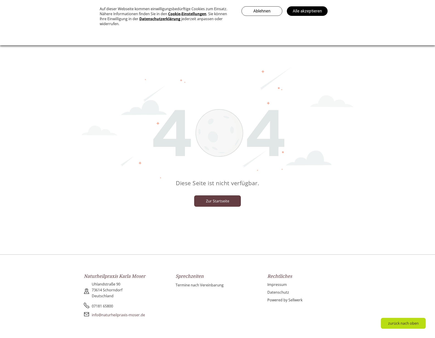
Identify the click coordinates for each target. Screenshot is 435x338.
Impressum (277, 284)
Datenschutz (278, 292)
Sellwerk (295, 299)
